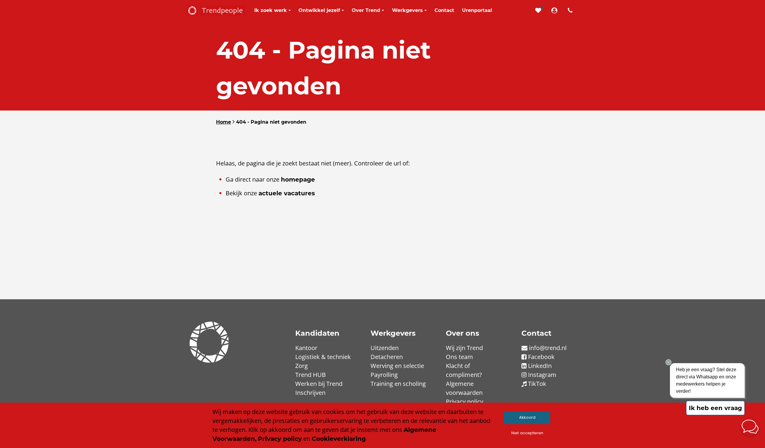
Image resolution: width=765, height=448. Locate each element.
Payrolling (384, 375)
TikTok (537, 384)
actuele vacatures (286, 193)
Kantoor (306, 348)
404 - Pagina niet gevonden (271, 122)
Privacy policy (464, 402)
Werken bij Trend (318, 384)
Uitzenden (385, 348)
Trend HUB (310, 375)
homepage (298, 179)
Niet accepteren (527, 433)
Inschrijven (310, 393)
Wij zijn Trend (464, 348)
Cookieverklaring (339, 438)
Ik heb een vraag (715, 408)
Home (223, 122)
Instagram (542, 375)
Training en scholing (398, 384)
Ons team (459, 357)
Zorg (301, 366)
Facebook (541, 357)
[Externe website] (555, 10)
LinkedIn (540, 366)
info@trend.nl (548, 348)
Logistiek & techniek (323, 357)
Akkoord (527, 417)
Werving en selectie (397, 366)
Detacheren (387, 357)
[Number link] (571, 10)
